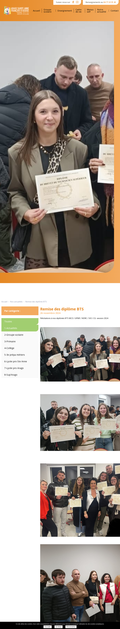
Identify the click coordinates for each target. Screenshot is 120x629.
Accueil (36, 11)
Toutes (8, 321)
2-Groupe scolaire (13, 334)
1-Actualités (10, 328)
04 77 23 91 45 (109, 2)
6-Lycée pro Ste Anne (15, 361)
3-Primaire (10, 341)
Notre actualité (101, 11)
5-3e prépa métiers (14, 354)
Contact (115, 11)
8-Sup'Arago (10, 374)
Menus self (90, 11)
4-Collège (9, 348)
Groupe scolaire (47, 11)
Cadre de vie (78, 11)
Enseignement (65, 11)
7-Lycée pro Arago (14, 368)
